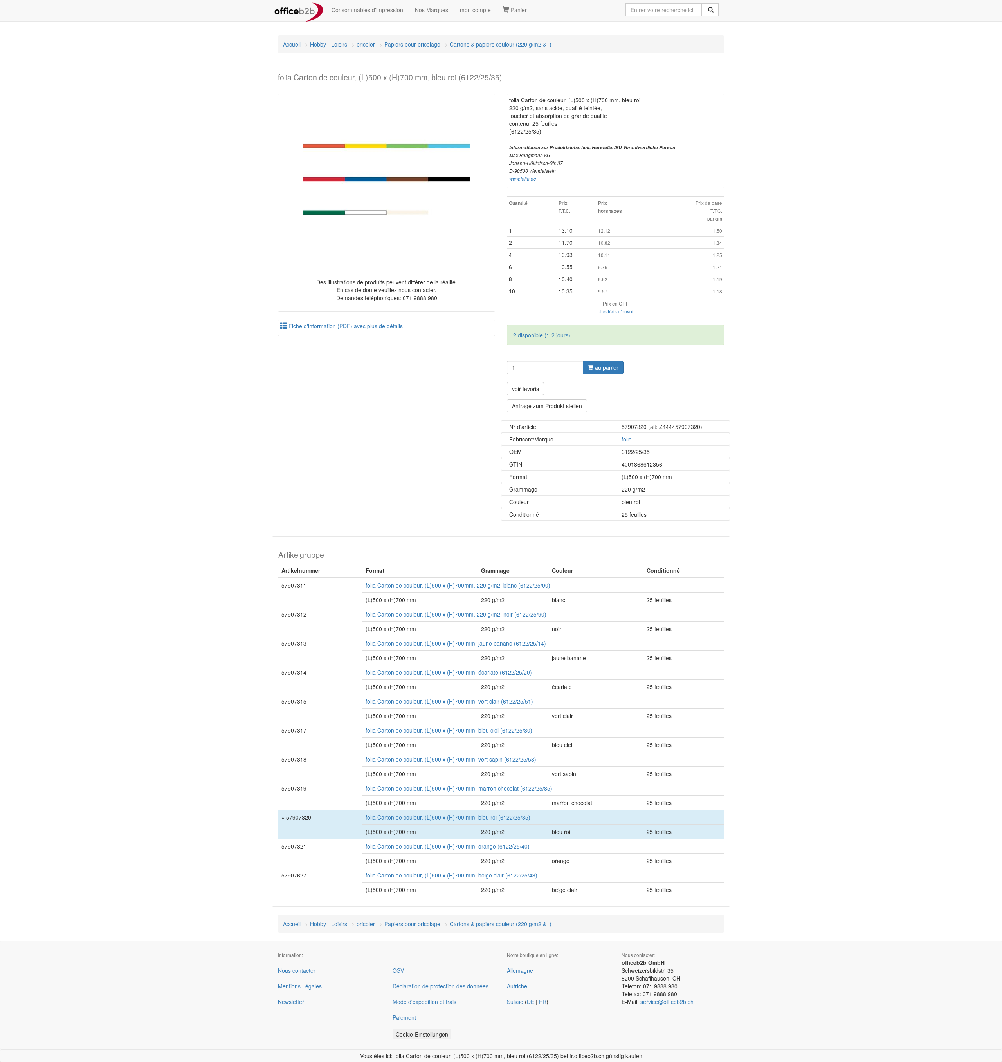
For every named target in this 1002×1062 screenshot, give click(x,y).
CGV (398, 970)
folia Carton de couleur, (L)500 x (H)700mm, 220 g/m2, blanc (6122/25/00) (458, 585)
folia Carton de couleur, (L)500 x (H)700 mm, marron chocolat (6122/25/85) (459, 788)
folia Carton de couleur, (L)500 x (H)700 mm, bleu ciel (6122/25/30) (449, 730)
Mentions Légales (300, 986)
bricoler (366, 44)
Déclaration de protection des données (440, 986)
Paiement (404, 1017)
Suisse (515, 1002)
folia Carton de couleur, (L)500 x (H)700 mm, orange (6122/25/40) (448, 846)
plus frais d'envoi (615, 311)
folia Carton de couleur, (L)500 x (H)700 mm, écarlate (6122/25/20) (449, 672)
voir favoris (525, 389)
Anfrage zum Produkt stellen (547, 406)
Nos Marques (431, 10)
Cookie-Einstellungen (422, 1034)
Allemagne (520, 970)
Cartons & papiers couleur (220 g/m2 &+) (500, 44)
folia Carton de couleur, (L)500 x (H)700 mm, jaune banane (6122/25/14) (456, 643)
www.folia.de (522, 178)
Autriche (517, 986)
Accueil (292, 44)
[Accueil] (299, 10)
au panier (605, 367)
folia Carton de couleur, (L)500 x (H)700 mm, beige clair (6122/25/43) (451, 875)
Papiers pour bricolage (412, 44)
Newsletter (291, 1002)
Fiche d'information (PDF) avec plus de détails (345, 326)
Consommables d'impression (367, 10)
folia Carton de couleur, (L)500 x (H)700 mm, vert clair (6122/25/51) (449, 701)
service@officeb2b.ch (667, 1002)
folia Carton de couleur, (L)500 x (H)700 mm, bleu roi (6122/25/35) (448, 817)
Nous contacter (296, 970)
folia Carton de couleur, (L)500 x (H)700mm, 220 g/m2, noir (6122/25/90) (456, 614)
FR (542, 1002)
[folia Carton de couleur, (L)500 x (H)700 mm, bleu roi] (386, 179)
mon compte (475, 10)
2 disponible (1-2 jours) (541, 335)
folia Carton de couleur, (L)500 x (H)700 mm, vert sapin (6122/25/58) (451, 759)
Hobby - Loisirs (328, 44)
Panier (518, 10)
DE (530, 1002)
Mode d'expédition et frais (424, 1002)
